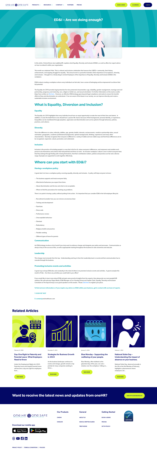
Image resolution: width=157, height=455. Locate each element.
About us (82, 417)
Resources (47, 5)
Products (35, 5)
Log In (148, 5)
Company (59, 5)
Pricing (79, 5)
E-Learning (135, 5)
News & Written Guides (87, 422)
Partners (70, 5)
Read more (21, 376)
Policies (42, 447)
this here (51, 94)
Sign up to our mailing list (134, 395)
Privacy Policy (17, 447)
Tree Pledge (83, 426)
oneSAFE (60, 422)
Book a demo (121, 5)
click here (86, 282)
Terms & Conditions (31, 447)
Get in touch (106, 426)
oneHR (59, 417)
